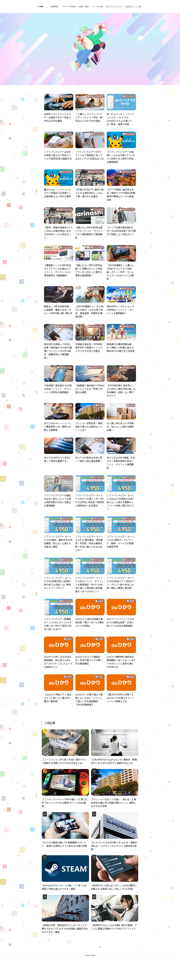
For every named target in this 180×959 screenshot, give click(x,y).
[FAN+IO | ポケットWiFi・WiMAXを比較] (40, 6)
